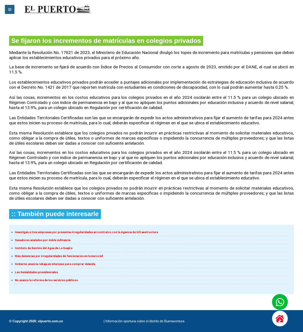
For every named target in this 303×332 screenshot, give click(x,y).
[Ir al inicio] (279, 319)
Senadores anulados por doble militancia (42, 240)
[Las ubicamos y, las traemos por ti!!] (280, 304)
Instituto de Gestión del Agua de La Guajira (43, 248)
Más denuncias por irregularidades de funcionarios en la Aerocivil (59, 256)
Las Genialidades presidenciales (36, 272)
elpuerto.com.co (50, 321)
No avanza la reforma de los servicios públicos (46, 280)
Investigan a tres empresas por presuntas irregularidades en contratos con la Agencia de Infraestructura (86, 232)
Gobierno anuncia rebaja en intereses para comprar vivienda (55, 264)
